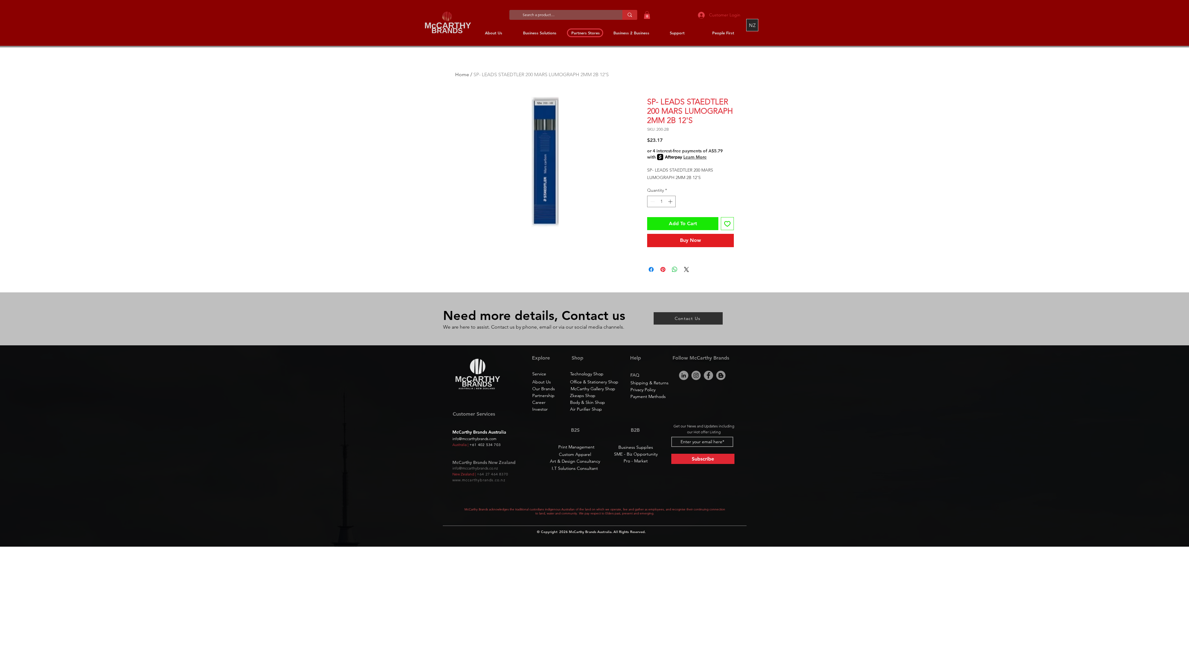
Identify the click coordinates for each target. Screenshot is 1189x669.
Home (462, 74)
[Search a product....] (629, 15)
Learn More (695, 157)
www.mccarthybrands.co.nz (478, 480)
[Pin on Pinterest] (663, 269)
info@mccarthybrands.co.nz (475, 468)
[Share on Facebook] (651, 269)
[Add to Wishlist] (727, 223)
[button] (647, 15)
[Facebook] (708, 375)
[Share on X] (686, 269)
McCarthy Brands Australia (590, 532)
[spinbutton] (661, 201)
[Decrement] (652, 201)
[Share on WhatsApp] (674, 269)
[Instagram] (696, 375)
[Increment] (671, 201)
